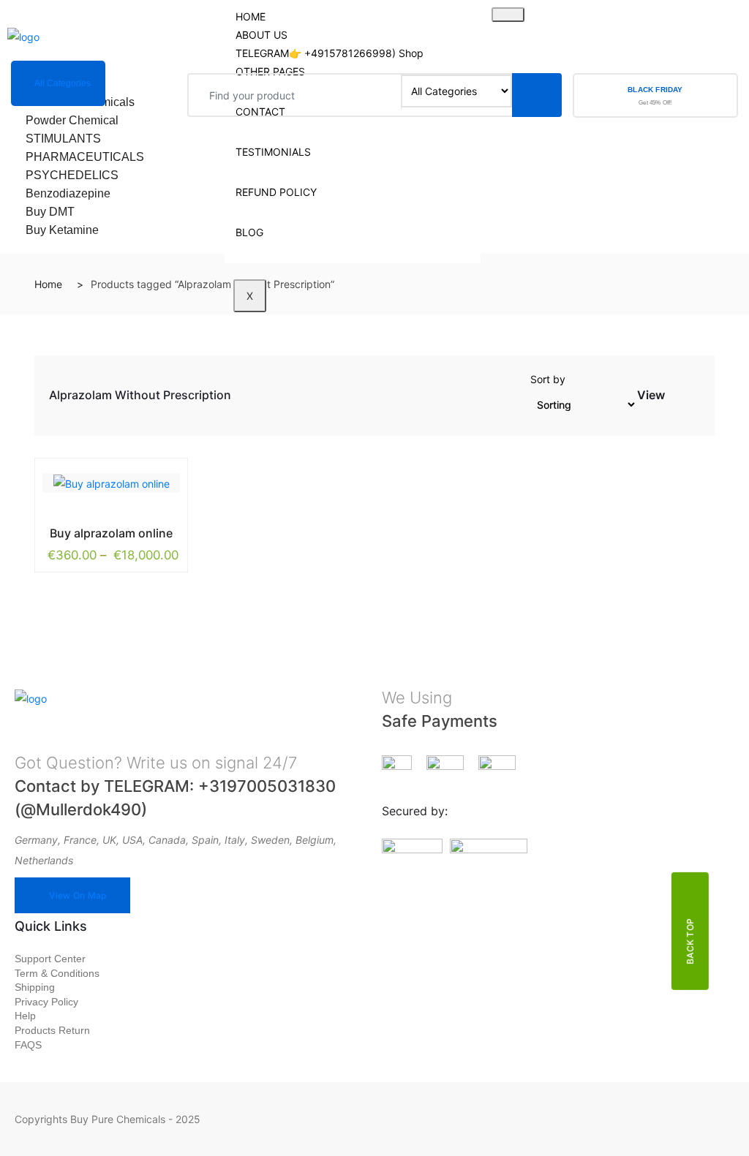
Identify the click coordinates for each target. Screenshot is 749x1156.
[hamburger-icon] (508, 14)
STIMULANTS (63, 138)
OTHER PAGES (270, 71)
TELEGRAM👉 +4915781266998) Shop (330, 53)
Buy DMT (50, 211)
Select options (78, 530)
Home (48, 284)
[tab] (677, 398)
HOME (251, 16)
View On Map (77, 895)
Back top (690, 941)
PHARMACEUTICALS (85, 157)
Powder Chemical (72, 120)
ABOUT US (261, 35)
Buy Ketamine (62, 230)
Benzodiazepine (68, 193)
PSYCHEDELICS (72, 175)
